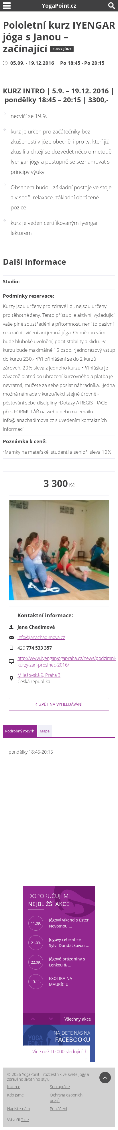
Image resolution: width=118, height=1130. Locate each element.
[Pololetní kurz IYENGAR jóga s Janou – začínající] (59, 550)
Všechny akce (77, 1019)
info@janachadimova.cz (41, 637)
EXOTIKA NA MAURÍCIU (51, 981)
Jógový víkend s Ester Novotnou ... (60, 923)
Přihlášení (58, 1108)
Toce (25, 1119)
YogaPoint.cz (59, 5)
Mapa (45, 731)
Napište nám (18, 1108)
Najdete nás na (72, 1036)
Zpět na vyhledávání (60, 704)
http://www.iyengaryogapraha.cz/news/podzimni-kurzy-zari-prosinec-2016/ (66, 661)
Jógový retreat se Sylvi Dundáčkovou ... (60, 942)
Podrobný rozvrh (19, 731)
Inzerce (13, 1086)
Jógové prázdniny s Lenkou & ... (58, 962)
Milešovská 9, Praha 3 (38, 675)
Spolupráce (60, 1086)
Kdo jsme (15, 1095)
